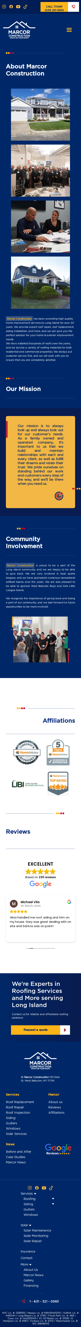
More (25, 1264)
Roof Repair (15, 1107)
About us (55, 1102)
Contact (27, 1258)
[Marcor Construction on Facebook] (11, 7)
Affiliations (56, 1112)
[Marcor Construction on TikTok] (25, 7)
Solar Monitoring (36, 1235)
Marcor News (16, 1162)
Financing (31, 1285)
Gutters (11, 1123)
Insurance (28, 1251)
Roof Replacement (20, 1102)
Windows (13, 1128)
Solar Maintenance (37, 1230)
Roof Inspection (18, 1112)
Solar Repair (33, 1241)
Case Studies (15, 1157)
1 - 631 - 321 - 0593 (44, 1301)
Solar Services (16, 1133)
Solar (25, 1225)
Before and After (18, 1151)
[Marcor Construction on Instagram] (4, 7)
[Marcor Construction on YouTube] (18, 7)
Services (27, 1193)
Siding (11, 1118)
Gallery (29, 1280)
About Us (31, 1269)
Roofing (30, 1199)
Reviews (54, 1107)
